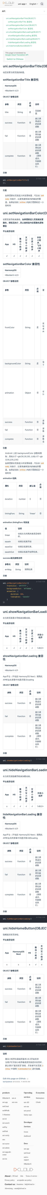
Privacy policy (10, 1180)
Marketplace (40, 1098)
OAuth (38, 1102)
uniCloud (5, 1106)
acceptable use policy (24, 1180)
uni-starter (5, 1144)
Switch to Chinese (15, 59)
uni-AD (26, 1102)
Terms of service (31, 1176)
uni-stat (26, 1106)
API (3, 11)
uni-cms (14, 1102)
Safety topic (28, 1115)
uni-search (5, 1123)
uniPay (4, 1127)
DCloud (15, 1176)
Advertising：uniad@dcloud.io (15, 1188)
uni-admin (5, 1148)
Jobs (21, 1176)
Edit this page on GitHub (14, 1078)
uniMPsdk (5, 1110)
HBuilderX (6, 1098)
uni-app (21, 4)
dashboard (27, 1136)
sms (3, 1139)
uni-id (4, 1119)
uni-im (4, 1159)
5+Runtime (6, 1115)
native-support (26, 1158)
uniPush (5, 1131)
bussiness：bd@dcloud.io (25, 1184)
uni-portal (27, 1111)
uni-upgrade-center (6, 1153)
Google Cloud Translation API (16, 55)
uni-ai (14, 1098)
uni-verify (5, 1135)
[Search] (42, 4)
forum (26, 1132)
